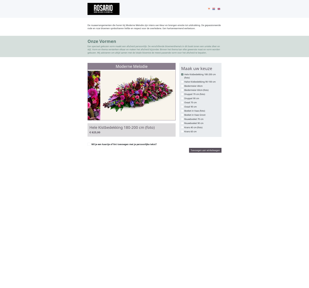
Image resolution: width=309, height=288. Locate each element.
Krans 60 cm (190, 131)
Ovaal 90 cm (190, 106)
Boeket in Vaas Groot (194, 114)
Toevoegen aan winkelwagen (205, 150)
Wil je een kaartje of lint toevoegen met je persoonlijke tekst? (124, 144)
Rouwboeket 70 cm (193, 119)
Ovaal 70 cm (190, 102)
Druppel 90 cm (191, 98)
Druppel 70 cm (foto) (194, 94)
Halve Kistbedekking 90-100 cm (200, 81)
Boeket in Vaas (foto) (194, 110)
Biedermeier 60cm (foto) (196, 90)
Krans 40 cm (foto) (193, 127)
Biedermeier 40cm (193, 85)
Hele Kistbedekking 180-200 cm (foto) (200, 76)
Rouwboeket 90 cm (193, 123)
